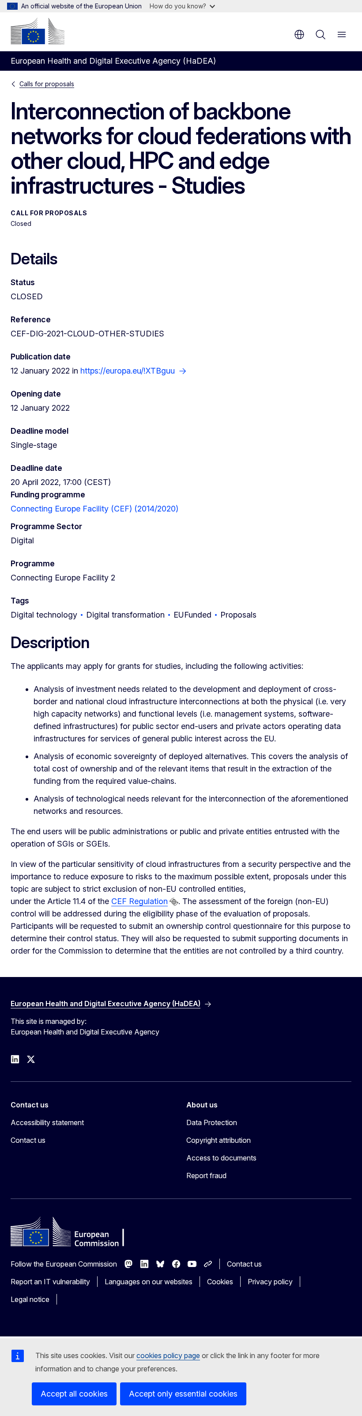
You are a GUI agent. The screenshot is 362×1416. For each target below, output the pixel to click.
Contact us (28, 1140)
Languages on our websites (148, 1281)
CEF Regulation (139, 901)
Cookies (220, 1281)
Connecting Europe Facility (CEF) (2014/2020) (94, 508)
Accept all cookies (74, 1393)
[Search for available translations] (174, 901)
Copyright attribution (218, 1140)
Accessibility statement (47, 1122)
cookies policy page (168, 1355)
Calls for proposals (46, 84)
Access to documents (221, 1157)
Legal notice (30, 1299)
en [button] (299, 34)
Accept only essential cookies (183, 1393)
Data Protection (211, 1122)
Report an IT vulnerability (50, 1281)
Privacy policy (270, 1281)
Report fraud (206, 1175)
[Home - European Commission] (37, 31)
